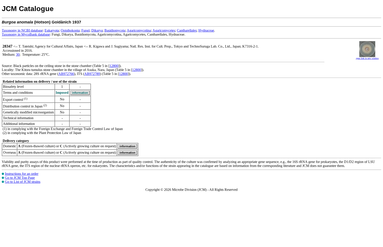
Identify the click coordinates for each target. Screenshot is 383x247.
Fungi (85, 30)
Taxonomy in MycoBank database (26, 34)
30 (18, 54)
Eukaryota (52, 30)
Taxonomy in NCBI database (22, 30)
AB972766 (66, 74)
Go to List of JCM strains (22, 182)
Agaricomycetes (163, 30)
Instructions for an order (21, 174)
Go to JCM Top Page (20, 178)
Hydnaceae (206, 30)
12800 (113, 66)
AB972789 (92, 74)
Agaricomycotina (139, 30)
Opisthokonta (70, 30)
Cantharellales (187, 30)
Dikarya (97, 30)
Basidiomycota (114, 30)
